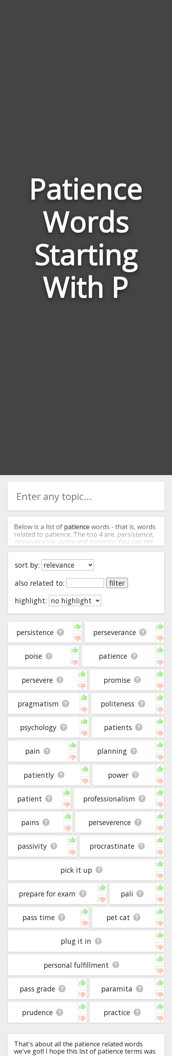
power (118, 775)
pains (30, 822)
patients (118, 727)
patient (29, 798)
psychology (38, 727)
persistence (35, 632)
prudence (37, 1012)
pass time (38, 917)
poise (33, 656)
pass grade (37, 988)
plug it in (76, 941)
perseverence (109, 822)
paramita (116, 988)
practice (117, 1012)
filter (117, 583)
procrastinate (112, 846)
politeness (117, 703)
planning (112, 751)
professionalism (109, 798)
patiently (39, 775)
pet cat (118, 917)
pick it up (76, 870)
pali (127, 893)
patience (113, 656)
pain (32, 751)
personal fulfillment (76, 965)
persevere (37, 680)
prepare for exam (47, 893)
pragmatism (38, 703)
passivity (32, 846)
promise (117, 680)
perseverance (114, 632)
